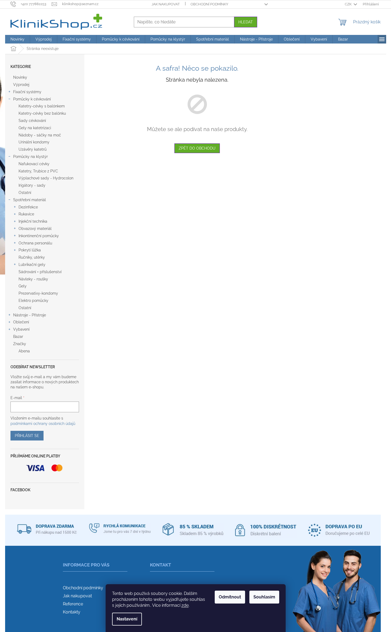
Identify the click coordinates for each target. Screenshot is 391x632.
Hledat (245, 22)
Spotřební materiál (29, 200)
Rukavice (26, 214)
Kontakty (71, 612)
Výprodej (21, 84)
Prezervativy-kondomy (38, 293)
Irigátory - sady (32, 185)
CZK (348, 4)
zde (185, 605)
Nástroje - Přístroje (29, 315)
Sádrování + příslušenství (40, 272)
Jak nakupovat (166, 4)
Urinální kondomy (34, 142)
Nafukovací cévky (34, 164)
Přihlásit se (27, 436)
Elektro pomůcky (33, 300)
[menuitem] (17, 39)
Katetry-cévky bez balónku (42, 113)
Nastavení (127, 619)
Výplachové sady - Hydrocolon (46, 178)
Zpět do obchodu (197, 148)
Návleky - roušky (33, 279)
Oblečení (21, 322)
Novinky (20, 77)
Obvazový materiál (35, 228)
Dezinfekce (28, 207)
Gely (23, 286)
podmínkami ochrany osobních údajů (42, 423)
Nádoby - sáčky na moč (40, 135)
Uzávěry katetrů (32, 149)
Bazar (18, 336)
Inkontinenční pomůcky (39, 236)
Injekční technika (33, 221)
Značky (19, 344)
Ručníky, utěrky (32, 257)
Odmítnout (230, 597)
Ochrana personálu (35, 243)
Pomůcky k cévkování (32, 99)
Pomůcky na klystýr (30, 156)
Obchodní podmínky (209, 4)
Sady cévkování (32, 120)
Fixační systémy (27, 92)
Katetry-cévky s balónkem (42, 106)
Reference (73, 603)
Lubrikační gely (32, 264)
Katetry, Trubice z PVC (38, 171)
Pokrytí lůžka (30, 250)
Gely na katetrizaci (35, 128)
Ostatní (25, 192)
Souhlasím (264, 597)
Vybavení (21, 329)
